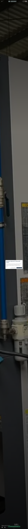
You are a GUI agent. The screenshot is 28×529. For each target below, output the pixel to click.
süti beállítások (13, 267)
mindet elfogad (19, 267)
